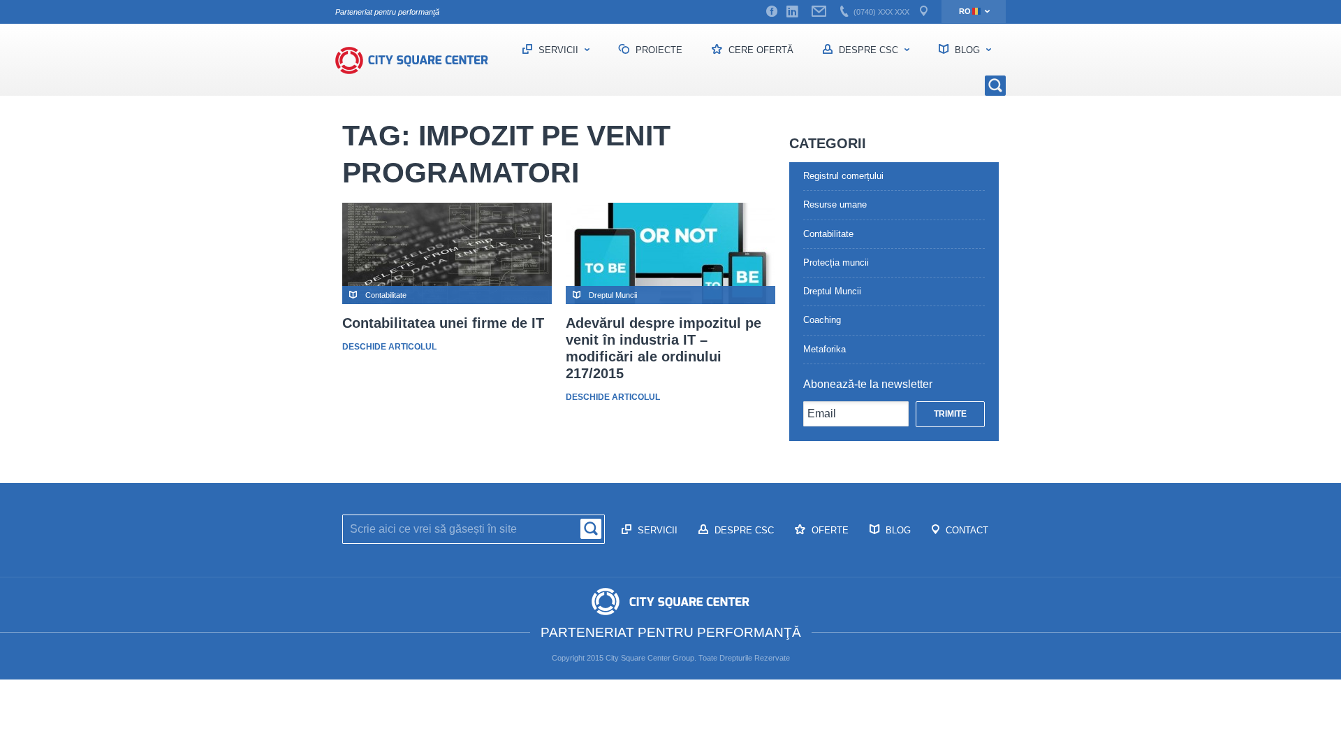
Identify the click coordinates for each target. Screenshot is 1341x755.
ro (965, 11)
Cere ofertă (759, 50)
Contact (965, 530)
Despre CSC (868, 50)
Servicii (558, 50)
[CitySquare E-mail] (819, 12)
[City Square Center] (419, 60)
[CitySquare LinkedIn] (792, 12)
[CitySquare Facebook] (772, 12)
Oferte (829, 530)
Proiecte (657, 50)
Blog (967, 50)
